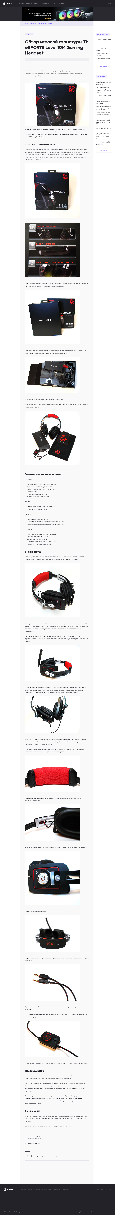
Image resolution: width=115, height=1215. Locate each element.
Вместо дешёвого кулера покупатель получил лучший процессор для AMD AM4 (103, 108)
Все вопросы (103, 66)
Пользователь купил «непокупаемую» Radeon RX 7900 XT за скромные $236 (103, 101)
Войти (110, 4)
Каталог (61, 4)
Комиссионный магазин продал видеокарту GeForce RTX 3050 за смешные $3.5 (103, 142)
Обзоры (29, 4)
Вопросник (45, 4)
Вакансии (57, 1189)
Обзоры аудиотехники (44, 23)
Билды (54, 4)
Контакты (66, 1189)
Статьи (36, 4)
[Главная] (25, 24)
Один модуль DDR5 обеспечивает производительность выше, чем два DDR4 (104, 82)
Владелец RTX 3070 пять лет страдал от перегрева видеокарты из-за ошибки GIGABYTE (103, 114)
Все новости (103, 150)
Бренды (31, 1189)
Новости (21, 4)
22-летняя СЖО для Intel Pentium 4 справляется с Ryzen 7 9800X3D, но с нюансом (104, 128)
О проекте (22, 1189)
